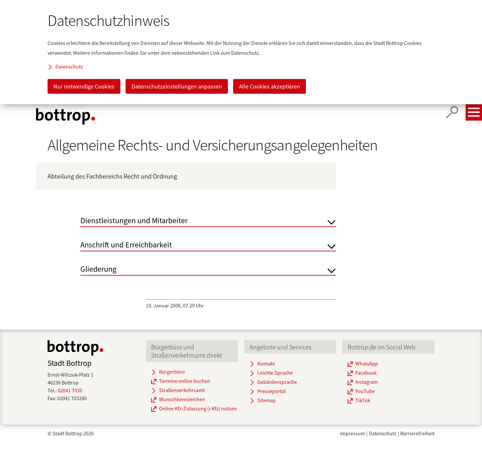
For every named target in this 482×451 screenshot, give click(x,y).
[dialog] (241, 52)
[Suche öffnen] (452, 112)
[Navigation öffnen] (474, 112)
